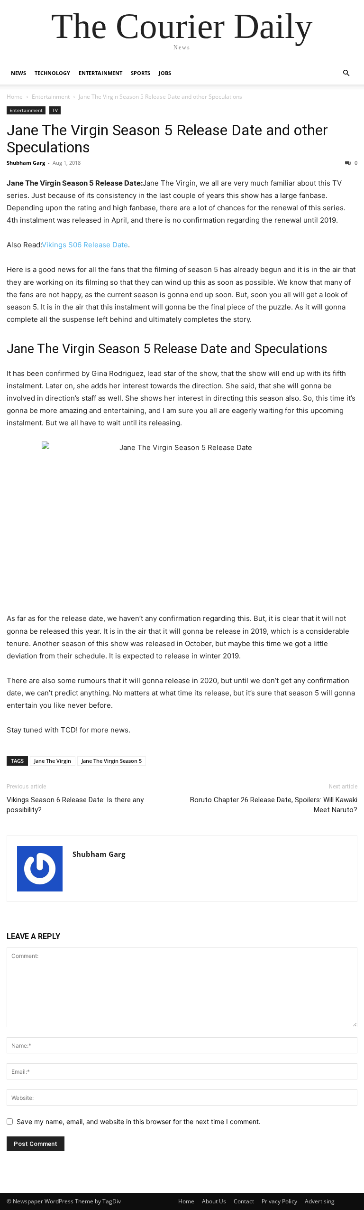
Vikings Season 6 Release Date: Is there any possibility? (75, 805)
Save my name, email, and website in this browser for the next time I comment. (139, 1121)
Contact (244, 1201)
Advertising (320, 1201)
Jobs (165, 72)
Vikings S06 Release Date (85, 244)
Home (15, 97)
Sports (140, 72)
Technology (52, 72)
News (18, 72)
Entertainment (100, 72)
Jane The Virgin (52, 760)
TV (55, 110)
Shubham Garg (26, 162)
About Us (214, 1201)
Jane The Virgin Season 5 (112, 760)
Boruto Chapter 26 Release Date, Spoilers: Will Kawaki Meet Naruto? (273, 805)
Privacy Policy (279, 1201)
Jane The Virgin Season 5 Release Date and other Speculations (167, 138)
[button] (346, 73)
